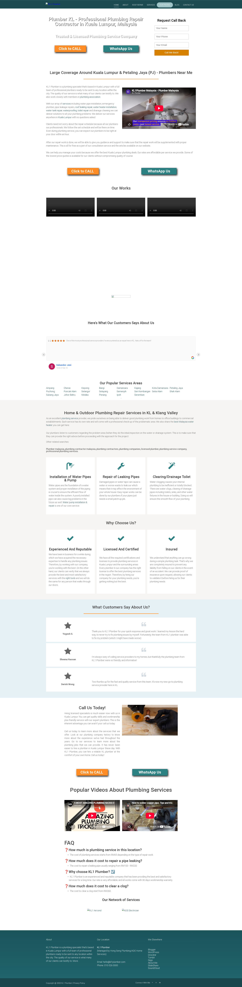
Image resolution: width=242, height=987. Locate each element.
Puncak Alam (70, 391)
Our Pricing (165, 5)
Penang (103, 394)
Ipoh (119, 394)
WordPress (153, 952)
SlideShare (153, 965)
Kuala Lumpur (65, 117)
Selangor (85, 391)
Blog (177, 5)
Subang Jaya (52, 394)
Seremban (139, 394)
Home (116, 5)
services (67, 103)
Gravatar (152, 955)
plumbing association (90, 97)
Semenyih (121, 391)
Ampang (50, 388)
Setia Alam (157, 391)
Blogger (152, 949)
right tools (70, 578)
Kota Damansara (160, 388)
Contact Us (188, 5)
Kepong (85, 388)
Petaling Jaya (176, 388)
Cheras (67, 388)
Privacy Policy (79, 983)
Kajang (137, 388)
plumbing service (70, 418)
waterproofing (70, 110)
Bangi (101, 388)
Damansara (122, 388)
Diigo (150, 960)
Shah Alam (175, 391)
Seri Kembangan (142, 391)
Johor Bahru (69, 394)
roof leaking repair (83, 107)
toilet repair (83, 110)
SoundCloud (154, 968)
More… (76, 961)
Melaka (84, 394)
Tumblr (151, 957)
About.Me (152, 962)
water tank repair (54, 110)
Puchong (50, 391)
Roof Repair (137, 5)
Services (151, 5)
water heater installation (104, 107)
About (125, 5)
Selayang (103, 391)
